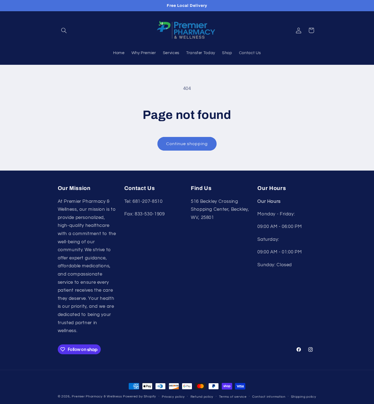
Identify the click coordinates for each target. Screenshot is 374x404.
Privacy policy (173, 396)
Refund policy (202, 396)
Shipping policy (303, 396)
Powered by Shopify (139, 396)
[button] (64, 30)
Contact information (269, 396)
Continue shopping (187, 144)
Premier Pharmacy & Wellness (97, 396)
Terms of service (233, 396)
